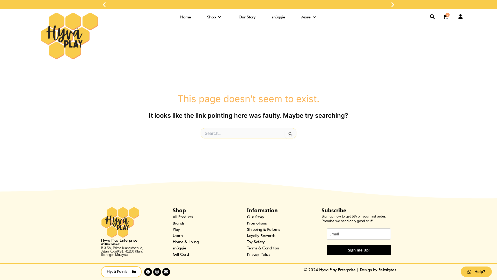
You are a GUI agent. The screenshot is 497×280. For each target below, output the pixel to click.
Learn (178, 235)
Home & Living (186, 241)
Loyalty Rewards (261, 235)
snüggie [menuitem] (278, 17)
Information (262, 210)
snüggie (179, 248)
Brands (179, 223)
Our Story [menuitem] (247, 17)
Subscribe (333, 210)
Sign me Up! (359, 250)
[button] (104, 5)
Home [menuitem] (185, 17)
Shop (179, 210)
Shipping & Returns (263, 229)
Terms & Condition (263, 248)
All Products (183, 216)
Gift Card (181, 254)
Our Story (255, 216)
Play (176, 229)
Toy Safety (256, 241)
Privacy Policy (258, 254)
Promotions (257, 223)
